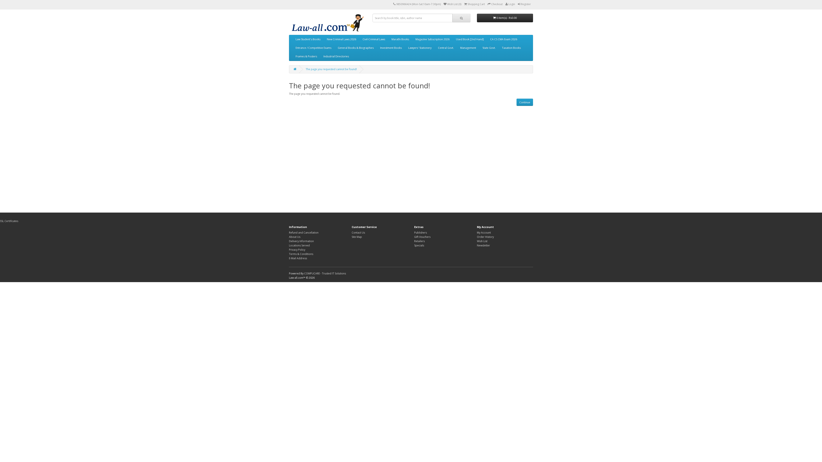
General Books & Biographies (356, 48)
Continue (524, 102)
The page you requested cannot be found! (331, 69)
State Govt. (489, 48)
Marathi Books (400, 39)
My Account (484, 232)
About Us (294, 237)
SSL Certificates (9, 221)
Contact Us (358, 232)
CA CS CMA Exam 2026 (503, 39)
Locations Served (299, 245)
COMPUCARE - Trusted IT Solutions (325, 273)
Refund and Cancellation (304, 232)
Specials (419, 245)
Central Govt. (446, 48)
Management (468, 48)
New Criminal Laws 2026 (341, 39)
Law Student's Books (308, 39)
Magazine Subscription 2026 (432, 39)
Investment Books (391, 48)
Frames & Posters (306, 56)
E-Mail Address (298, 258)
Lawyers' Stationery (420, 48)
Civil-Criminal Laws (374, 39)
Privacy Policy (297, 250)
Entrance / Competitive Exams (313, 48)
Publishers (420, 232)
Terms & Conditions (301, 254)
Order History (485, 237)
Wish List (482, 241)
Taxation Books (511, 48)
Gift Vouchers (422, 237)
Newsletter (483, 245)
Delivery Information (301, 241)
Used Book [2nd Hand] (470, 39)
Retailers (419, 241)
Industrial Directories (336, 56)
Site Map (357, 237)
